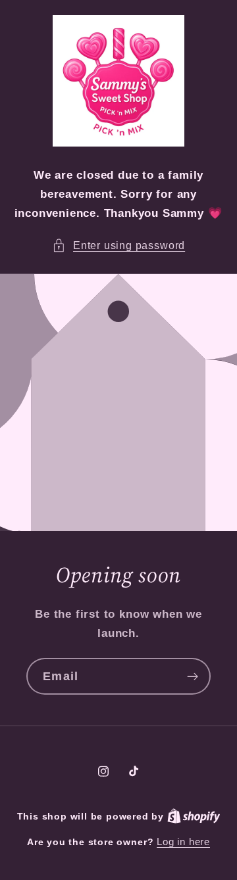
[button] (118, 245)
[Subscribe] (192, 677)
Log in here (183, 841)
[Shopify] (194, 816)
